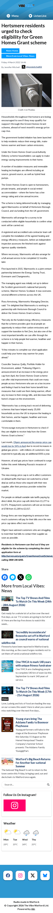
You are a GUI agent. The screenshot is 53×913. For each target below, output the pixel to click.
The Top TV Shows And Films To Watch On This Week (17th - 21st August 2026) (34, 691)
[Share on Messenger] (12, 577)
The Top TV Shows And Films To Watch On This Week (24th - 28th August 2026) (26, 601)
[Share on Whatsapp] (28, 577)
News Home (12, 50)
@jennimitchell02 (34, 67)
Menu (15, 15)
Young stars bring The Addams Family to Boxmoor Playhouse (32, 722)
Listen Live (40, 15)
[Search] (48, 784)
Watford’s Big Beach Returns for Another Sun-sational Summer (33, 763)
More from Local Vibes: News (20, 56)
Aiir (33, 909)
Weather (10, 823)
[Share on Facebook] (4, 577)
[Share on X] (20, 577)
